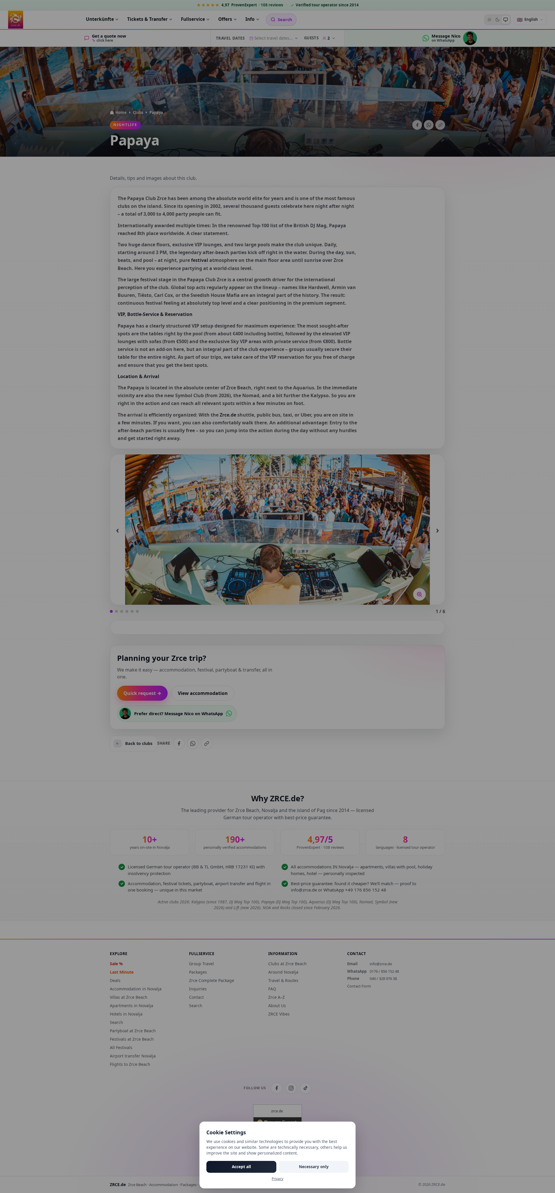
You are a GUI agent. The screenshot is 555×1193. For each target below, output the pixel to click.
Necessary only (314, 1166)
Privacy (277, 1178)
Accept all (241, 1166)
